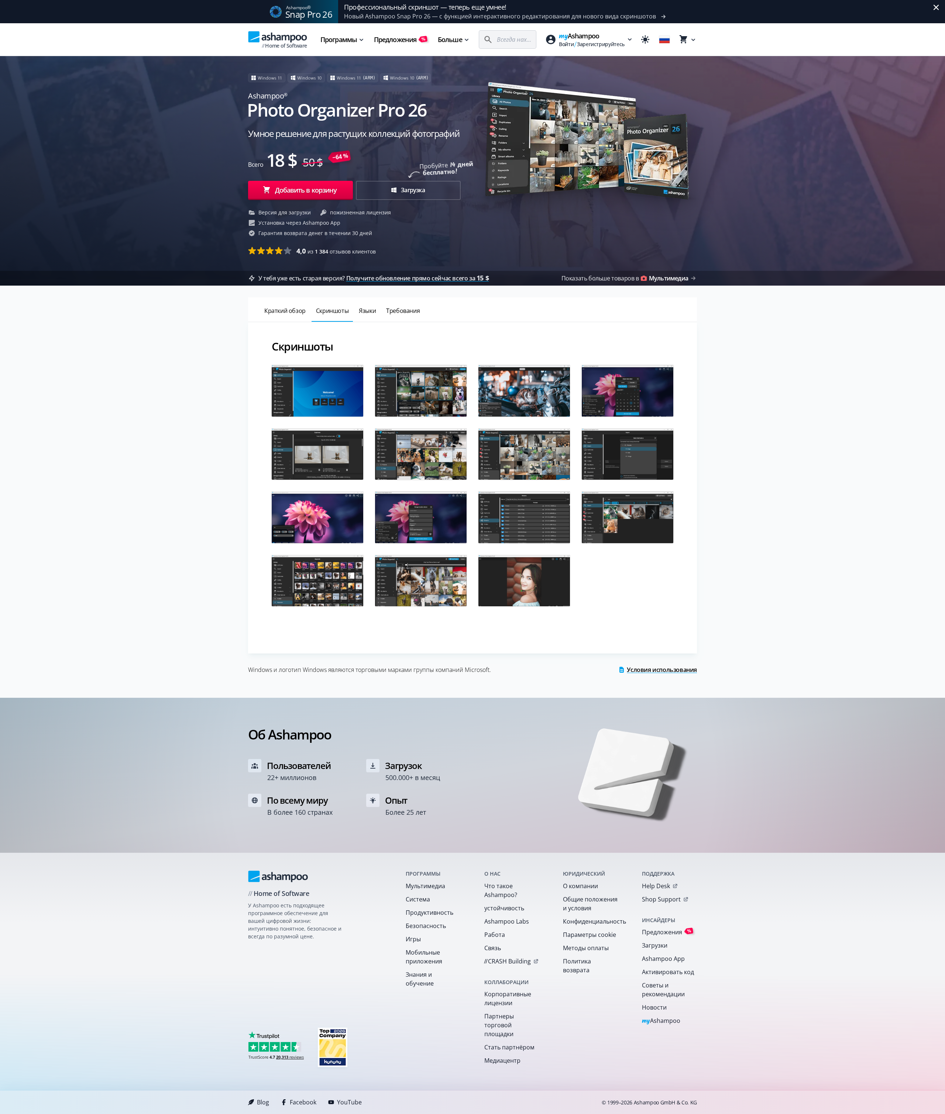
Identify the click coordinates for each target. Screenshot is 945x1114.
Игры (413, 939)
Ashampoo (661, 1021)
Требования (403, 311)
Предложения (400, 39)
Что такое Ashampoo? (500, 890)
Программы (338, 39)
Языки (367, 311)
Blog (263, 1102)
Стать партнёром (509, 1047)
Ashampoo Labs (506, 921)
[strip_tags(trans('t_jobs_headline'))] (332, 1047)
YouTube (349, 1102)
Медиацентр (502, 1060)
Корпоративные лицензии (507, 998)
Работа (494, 935)
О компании (580, 886)
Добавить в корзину (306, 190)
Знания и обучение (420, 978)
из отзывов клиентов (336, 250)
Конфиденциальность (592, 921)
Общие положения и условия (590, 903)
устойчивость (504, 908)
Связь (492, 948)
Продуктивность (429, 912)
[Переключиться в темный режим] (645, 39)
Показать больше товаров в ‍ (624, 278)
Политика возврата (577, 965)
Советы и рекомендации (663, 989)
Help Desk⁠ (656, 886)
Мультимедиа (425, 886)
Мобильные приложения (424, 956)
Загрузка (412, 190)
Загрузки (654, 945)
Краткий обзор (285, 311)
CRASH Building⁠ (507, 961)
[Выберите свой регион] (664, 39)
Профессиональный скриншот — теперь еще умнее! (425, 7)
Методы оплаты (586, 948)
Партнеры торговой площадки (499, 1025)
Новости (654, 1007)
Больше (450, 39)
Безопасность (426, 926)
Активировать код (668, 972)
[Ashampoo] (278, 876)
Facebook (303, 1102)
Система (418, 899)
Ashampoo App (663, 959)
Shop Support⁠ (661, 899)
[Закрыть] (936, 7)
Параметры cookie (589, 935)
